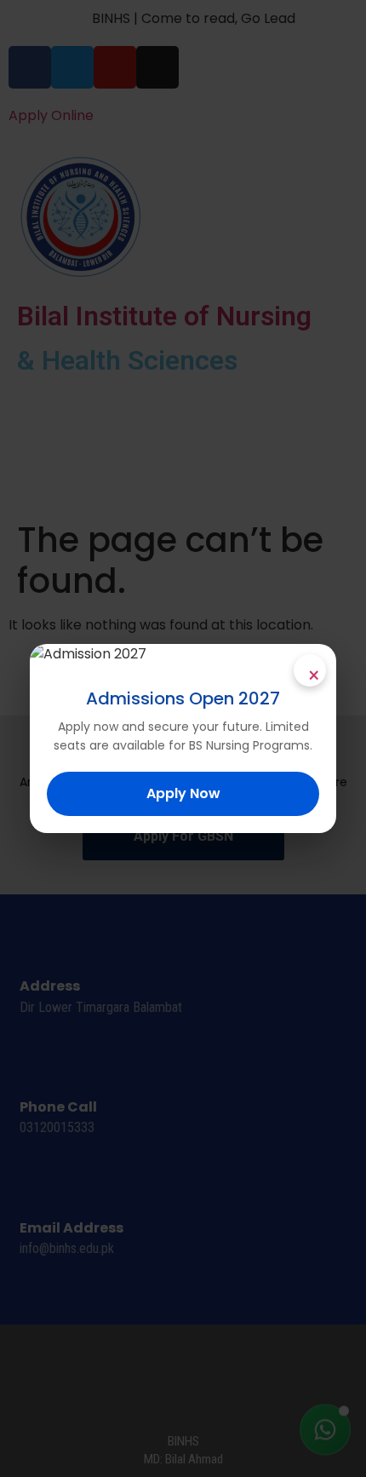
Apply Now (183, 793)
